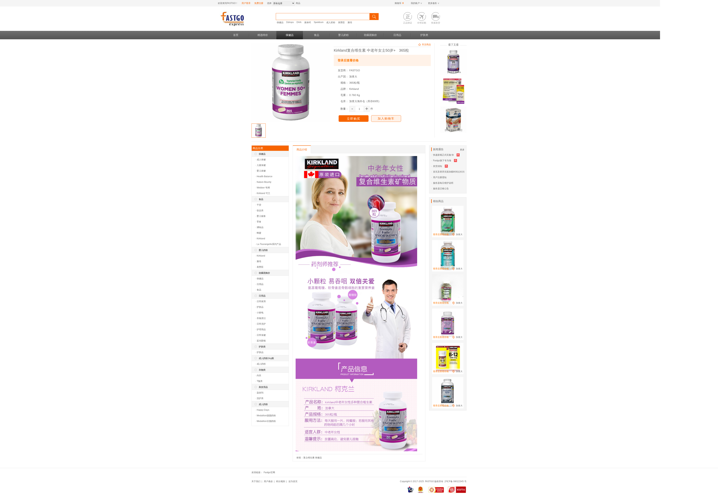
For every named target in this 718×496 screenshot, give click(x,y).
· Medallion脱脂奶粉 (265, 415)
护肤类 (424, 34)
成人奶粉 (330, 22)
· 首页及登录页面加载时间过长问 (447, 171)
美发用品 (263, 387)
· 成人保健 (260, 159)
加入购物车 (386, 118)
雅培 (350, 22)
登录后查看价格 (348, 60)
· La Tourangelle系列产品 (268, 244)
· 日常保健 (260, 335)
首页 (235, 34)
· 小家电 (259, 312)
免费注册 (258, 3)
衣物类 (262, 370)
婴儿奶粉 (343, 34)
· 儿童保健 (260, 165)
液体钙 (307, 22)
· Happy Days (262, 410)
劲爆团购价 (370, 34)
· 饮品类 (259, 210)
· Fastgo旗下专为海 (441, 160)
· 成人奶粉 (260, 364)
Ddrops (290, 22)
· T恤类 (259, 381)
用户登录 (246, 3)
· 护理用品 (260, 329)
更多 (462, 149)
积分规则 (280, 481)
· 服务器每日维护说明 (442, 183)
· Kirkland (260, 238)
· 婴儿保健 (260, 171)
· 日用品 (259, 284)
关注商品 (426, 44)
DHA (299, 22)
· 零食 (258, 221)
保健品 (280, 22)
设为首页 (293, 481)
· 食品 (258, 290)
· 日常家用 (260, 301)
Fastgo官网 (269, 472)
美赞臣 (341, 22)
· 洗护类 (259, 398)
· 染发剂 (259, 392)
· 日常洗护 (260, 324)
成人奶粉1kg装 (266, 358)
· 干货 (258, 205)
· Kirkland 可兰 (262, 193)
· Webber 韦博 (262, 187)
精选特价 (262, 34)
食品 (316, 34)
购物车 (399, 3)
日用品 (397, 34)
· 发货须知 (436, 166)
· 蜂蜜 (258, 233)
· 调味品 (259, 227)
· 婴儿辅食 (260, 216)
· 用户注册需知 (439, 177)
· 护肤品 (259, 307)
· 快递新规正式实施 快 (442, 155)
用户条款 (268, 481)
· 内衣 (258, 375)
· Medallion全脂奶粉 (265, 421)
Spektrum (318, 22)
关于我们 (255, 481)
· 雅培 (258, 261)
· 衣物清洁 (260, 318)
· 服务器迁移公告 (440, 188)
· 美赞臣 (259, 267)
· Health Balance (263, 176)
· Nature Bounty (263, 182)
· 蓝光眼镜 (260, 340)
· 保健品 (259, 278)
